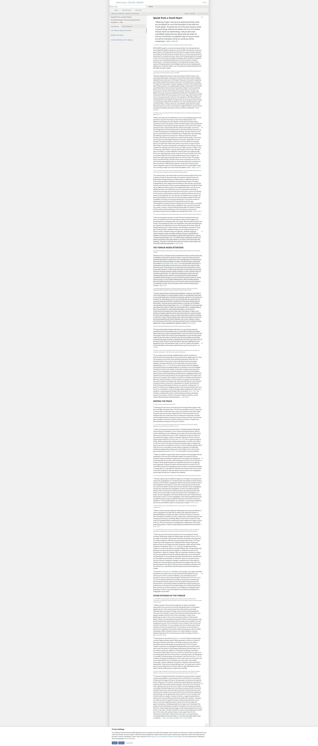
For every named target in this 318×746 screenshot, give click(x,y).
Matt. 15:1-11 (196, 167)
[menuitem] (206, 6)
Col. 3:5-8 (163, 635)
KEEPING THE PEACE (117, 35)
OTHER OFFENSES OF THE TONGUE (122, 40)
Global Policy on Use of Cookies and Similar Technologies (164, 736)
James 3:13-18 (187, 290)
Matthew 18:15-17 (174, 426)
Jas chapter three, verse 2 (171, 263)
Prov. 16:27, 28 (193, 391)
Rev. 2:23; (173, 718)
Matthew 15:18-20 (195, 656)
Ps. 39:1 (182, 439)
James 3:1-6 (172, 250)
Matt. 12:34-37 (172, 41)
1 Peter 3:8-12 (168, 352)
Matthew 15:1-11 (157, 114)
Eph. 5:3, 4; (156, 635)
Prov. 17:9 (156, 526)
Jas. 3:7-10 (163, 285)
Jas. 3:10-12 (180, 305)
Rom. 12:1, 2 (197, 211)
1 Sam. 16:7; (166, 718)
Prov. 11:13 (194, 503)
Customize (129, 743)
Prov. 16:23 (179, 243)
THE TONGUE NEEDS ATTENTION (121, 30)
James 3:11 (176, 638)
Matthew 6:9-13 (196, 536)
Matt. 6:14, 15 (174, 546)
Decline (121, 743)
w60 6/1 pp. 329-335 (117, 14)
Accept (115, 743)
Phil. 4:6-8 (173, 237)
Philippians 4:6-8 (165, 214)
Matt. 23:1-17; (180, 718)
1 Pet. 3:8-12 (185, 397)
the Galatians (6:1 (166, 572)
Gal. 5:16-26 (188, 718)
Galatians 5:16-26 (167, 671)
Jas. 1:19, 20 (167, 365)
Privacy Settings (130, 738)
